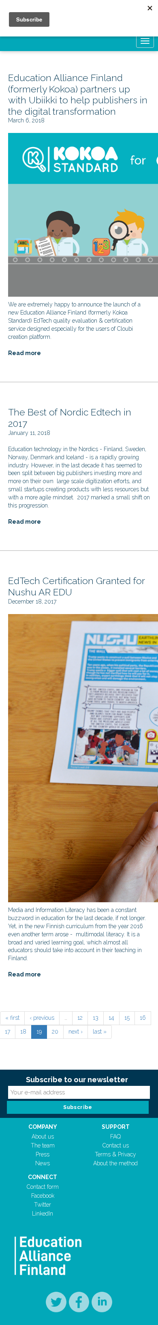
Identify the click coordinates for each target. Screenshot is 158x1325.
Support (116, 1127)
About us (43, 1136)
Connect (42, 1177)
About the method (115, 1163)
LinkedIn (42, 1213)
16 (143, 1018)
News (42, 1163)
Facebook (42, 1195)
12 (80, 1018)
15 (127, 1018)
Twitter (42, 1204)
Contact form (43, 1187)
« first (12, 1018)
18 (23, 1031)
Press (42, 1154)
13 (95, 1018)
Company (42, 1127)
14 (111, 1018)
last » (100, 1031)
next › (75, 1031)
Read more (24, 353)
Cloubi (125, 328)
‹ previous (42, 1018)
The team (43, 1145)
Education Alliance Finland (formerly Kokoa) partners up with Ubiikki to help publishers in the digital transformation (77, 94)
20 (55, 1031)
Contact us (115, 1145)
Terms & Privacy (115, 1154)
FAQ (115, 1136)
